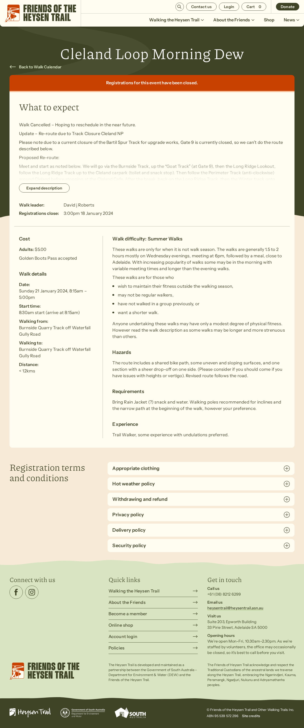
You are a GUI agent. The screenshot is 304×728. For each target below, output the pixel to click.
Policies (116, 648)
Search (180, 7)
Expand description (44, 188)
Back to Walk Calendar (40, 67)
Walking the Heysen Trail (174, 20)
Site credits (251, 716)
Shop (269, 20)
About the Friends (231, 20)
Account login (123, 636)
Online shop (121, 625)
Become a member (128, 613)
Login (229, 6)
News (289, 20)
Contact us (201, 6)
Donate (287, 6)
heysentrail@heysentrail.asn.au (235, 608)
